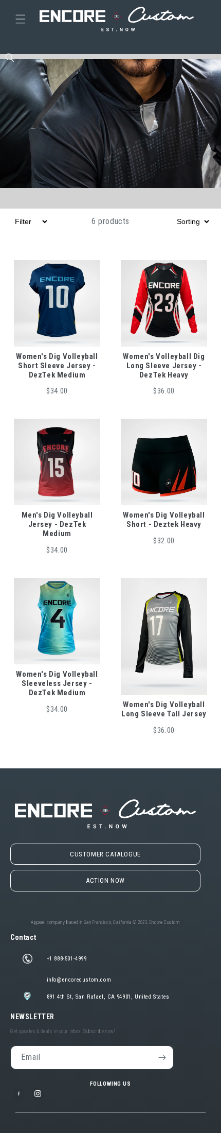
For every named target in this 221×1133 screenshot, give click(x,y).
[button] (20, 19)
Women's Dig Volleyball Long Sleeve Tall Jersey (164, 709)
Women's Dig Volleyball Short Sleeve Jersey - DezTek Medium (57, 366)
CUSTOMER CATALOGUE (105, 854)
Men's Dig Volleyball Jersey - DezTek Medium (57, 524)
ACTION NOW (105, 880)
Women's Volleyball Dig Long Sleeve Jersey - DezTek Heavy (164, 366)
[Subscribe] (162, 1057)
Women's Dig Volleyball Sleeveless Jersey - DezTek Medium (57, 683)
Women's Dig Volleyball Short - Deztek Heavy (164, 519)
